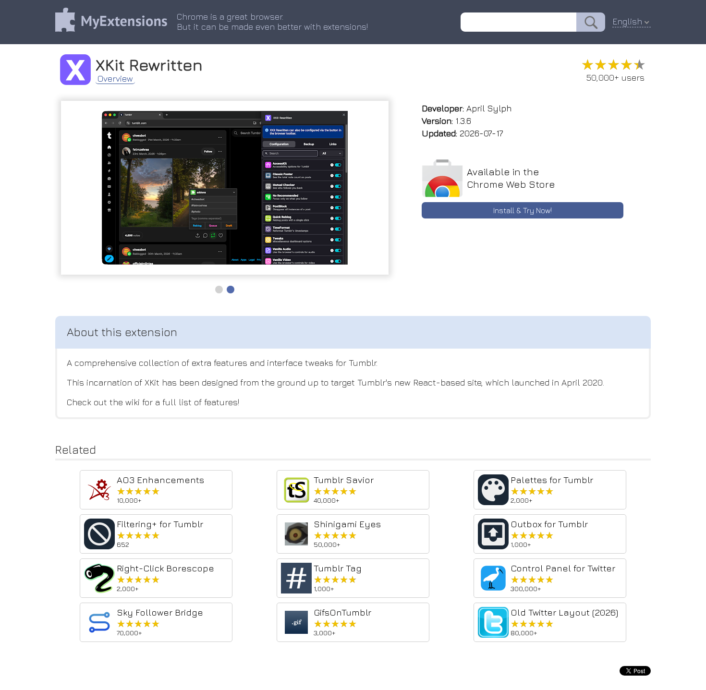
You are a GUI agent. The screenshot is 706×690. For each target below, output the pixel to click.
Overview (115, 79)
